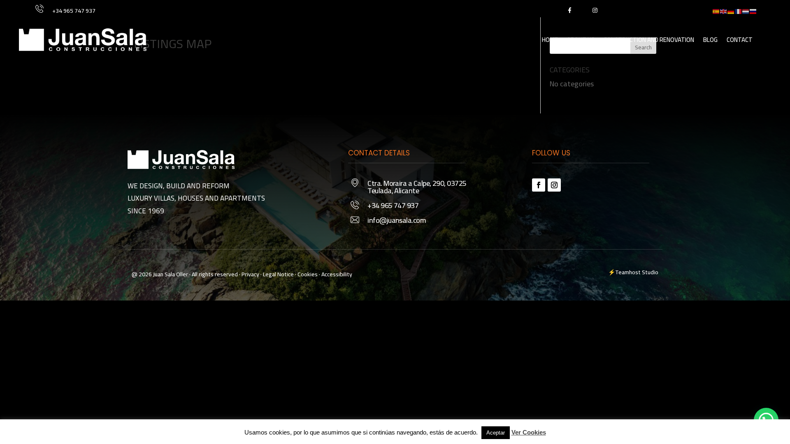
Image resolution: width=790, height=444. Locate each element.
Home (550, 40)
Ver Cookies (528, 432)
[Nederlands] (746, 10)
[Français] (738, 10)
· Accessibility (335, 274)
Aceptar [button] (495, 433)
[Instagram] (594, 10)
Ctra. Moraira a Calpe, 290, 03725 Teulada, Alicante (416, 186)
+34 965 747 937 (73, 10)
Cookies (307, 274)
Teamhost (628, 272)
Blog (710, 40)
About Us (581, 40)
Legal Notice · (279, 274)
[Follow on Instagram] (554, 185)
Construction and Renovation (649, 40)
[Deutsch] (731, 10)
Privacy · (252, 274)
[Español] (716, 10)
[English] (723, 10)
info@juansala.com (396, 220)
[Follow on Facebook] (538, 185)
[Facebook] (569, 10)
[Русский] (753, 10)
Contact (740, 40)
